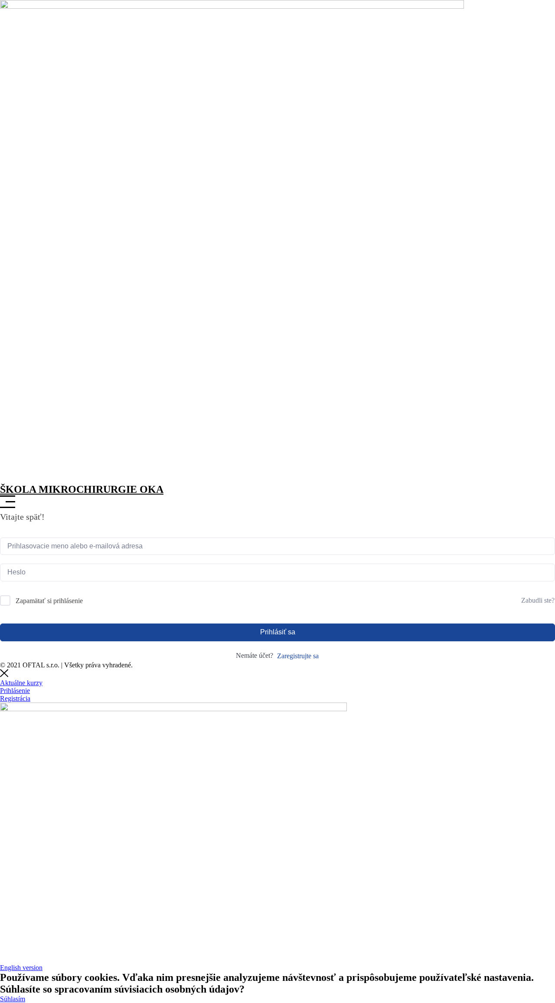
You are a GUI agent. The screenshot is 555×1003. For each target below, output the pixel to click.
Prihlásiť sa (277, 632)
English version (21, 967)
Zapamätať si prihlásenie (49, 600)
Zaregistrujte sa (298, 656)
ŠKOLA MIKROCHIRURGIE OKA (81, 489)
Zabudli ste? (538, 600)
